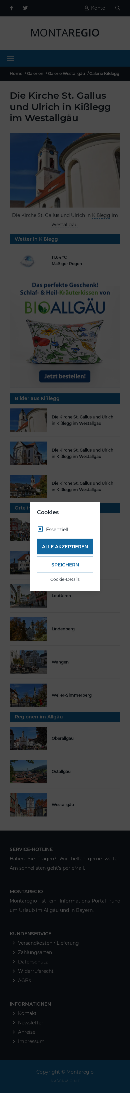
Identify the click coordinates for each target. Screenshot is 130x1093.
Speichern (65, 564)
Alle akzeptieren (65, 547)
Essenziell (57, 529)
